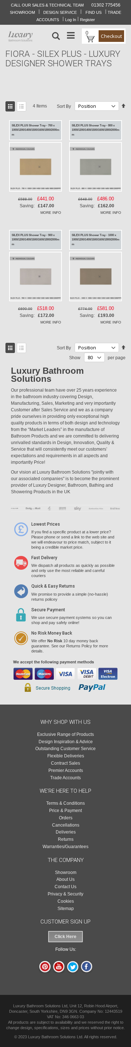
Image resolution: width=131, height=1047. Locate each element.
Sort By (64, 106)
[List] (21, 106)
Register (87, 19)
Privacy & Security (65, 894)
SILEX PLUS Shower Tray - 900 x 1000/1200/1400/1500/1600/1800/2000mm (35, 240)
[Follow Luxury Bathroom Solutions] (86, 971)
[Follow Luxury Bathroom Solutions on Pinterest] (45, 971)
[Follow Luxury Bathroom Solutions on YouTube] (58, 971)
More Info (50, 213)
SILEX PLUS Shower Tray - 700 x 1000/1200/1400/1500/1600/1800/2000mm (35, 130)
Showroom (65, 872)
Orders (65, 817)
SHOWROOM (22, 12)
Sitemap (65, 908)
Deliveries (66, 832)
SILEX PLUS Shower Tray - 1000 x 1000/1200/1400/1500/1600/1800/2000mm (95, 240)
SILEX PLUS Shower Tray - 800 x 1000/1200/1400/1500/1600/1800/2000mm (95, 130)
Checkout (111, 36)
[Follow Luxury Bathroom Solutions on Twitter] (72, 971)
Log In (70, 19)
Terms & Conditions (65, 803)
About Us (65, 879)
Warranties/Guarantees (65, 846)
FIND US (94, 12)
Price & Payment (65, 810)
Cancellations (65, 825)
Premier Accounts (65, 770)
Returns (66, 839)
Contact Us (65, 886)
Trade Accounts (65, 777)
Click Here (65, 936)
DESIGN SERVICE (60, 12)
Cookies (65, 901)
